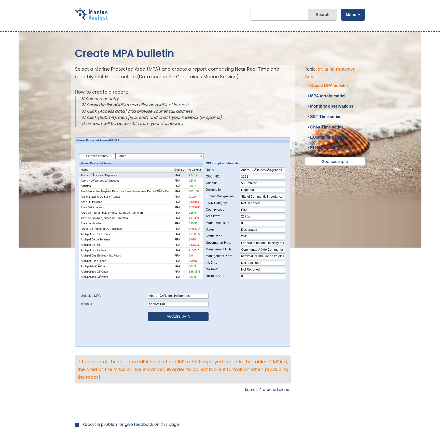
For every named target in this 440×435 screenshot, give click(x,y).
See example (335, 161)
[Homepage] (93, 19)
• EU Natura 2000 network (332, 148)
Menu (351, 14)
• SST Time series (324, 116)
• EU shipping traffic (327, 137)
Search (322, 14)
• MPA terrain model (326, 96)
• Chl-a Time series (325, 127)
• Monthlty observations (330, 106)
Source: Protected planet (268, 389)
